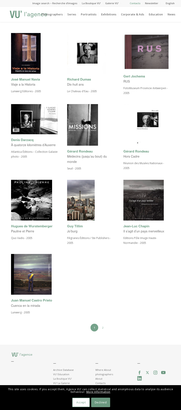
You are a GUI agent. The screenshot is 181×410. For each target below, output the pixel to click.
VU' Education (61, 374)
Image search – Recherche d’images (54, 3)
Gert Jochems (134, 76)
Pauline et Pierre (22, 231)
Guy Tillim (75, 226)
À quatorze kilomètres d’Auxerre (33, 145)
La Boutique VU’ (91, 3)
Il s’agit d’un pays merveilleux (143, 231)
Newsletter (151, 3)
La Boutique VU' (62, 378)
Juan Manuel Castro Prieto (31, 300)
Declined (101, 402)
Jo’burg (72, 231)
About (98, 378)
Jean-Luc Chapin (136, 226)
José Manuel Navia (25, 79)
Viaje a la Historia (23, 84)
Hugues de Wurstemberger (32, 226)
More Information (98, 392)
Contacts (135, 3)
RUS (126, 81)
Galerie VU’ (112, 3)
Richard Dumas (79, 79)
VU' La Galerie (61, 383)
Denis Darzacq (22, 140)
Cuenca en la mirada (25, 305)
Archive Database (63, 369)
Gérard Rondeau (80, 151)
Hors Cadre (131, 156)
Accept (81, 402)
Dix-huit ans (75, 84)
